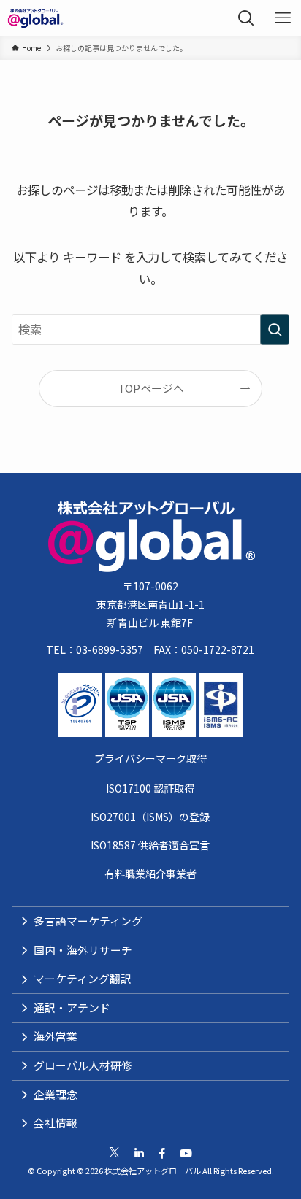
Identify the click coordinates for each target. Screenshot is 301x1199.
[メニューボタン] (282, 18)
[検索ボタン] (246, 18)
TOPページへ (151, 388)
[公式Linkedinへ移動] (139, 1153)
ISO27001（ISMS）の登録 (150, 816)
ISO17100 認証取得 (150, 788)
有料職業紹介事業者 (150, 873)
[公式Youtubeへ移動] (186, 1153)
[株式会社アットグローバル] (35, 18)
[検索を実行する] (274, 329)
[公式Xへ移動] (114, 1153)
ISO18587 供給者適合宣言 (150, 845)
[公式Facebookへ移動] (162, 1153)
